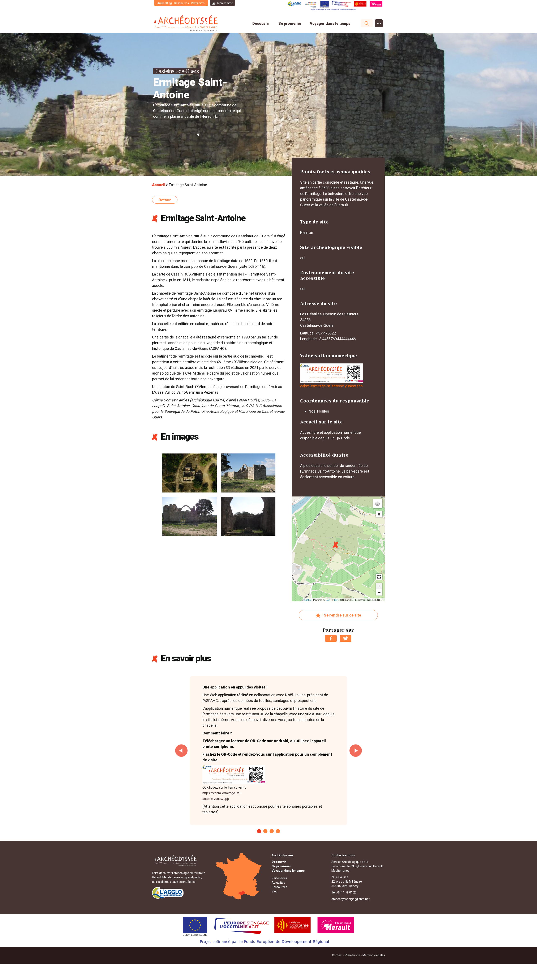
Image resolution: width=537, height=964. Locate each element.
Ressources (181, 3)
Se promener (289, 23)
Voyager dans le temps (330, 23)
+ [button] (379, 586)
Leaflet (307, 599)
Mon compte (225, 3)
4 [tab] (278, 831)
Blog (275, 891)
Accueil (158, 185)
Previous (181, 751)
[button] (379, 514)
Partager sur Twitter (345, 638)
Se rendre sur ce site (342, 615)
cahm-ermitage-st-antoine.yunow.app (331, 386)
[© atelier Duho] (189, 472)
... (379, 22)
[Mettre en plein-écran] (379, 577)
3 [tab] (272, 831)
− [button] (379, 592)
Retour (165, 200)
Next (355, 751)
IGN (336, 599)
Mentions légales (373, 955)
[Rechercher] (365, 23)
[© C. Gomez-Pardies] (248, 472)
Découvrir (261, 23)
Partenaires (198, 3)
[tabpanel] (268, 751)
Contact (337, 955)
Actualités (278, 882)
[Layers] (377, 503)
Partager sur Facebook (331, 638)
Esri (328, 599)
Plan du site (352, 955)
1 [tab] (259, 831)
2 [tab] (265, 831)
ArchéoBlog (164, 3)
